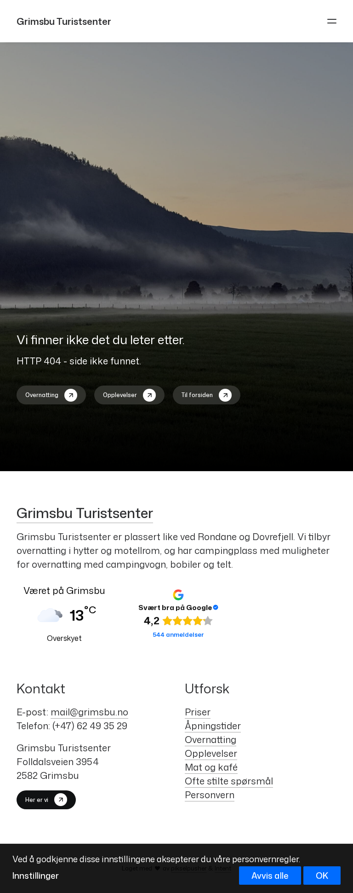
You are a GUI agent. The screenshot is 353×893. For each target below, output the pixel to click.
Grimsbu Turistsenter (85, 513)
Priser (198, 711)
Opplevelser (211, 753)
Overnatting (210, 739)
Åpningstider (213, 725)
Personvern (209, 794)
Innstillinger (35, 875)
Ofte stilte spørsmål (229, 780)
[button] (332, 21)
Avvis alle (270, 875)
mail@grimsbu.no (89, 711)
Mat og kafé (211, 766)
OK (322, 875)
